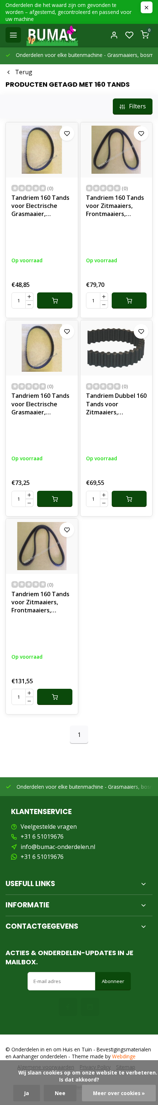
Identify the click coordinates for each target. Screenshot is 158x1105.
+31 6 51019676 (42, 836)
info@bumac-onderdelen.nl (58, 847)
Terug (23, 72)
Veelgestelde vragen (49, 827)
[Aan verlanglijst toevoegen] (67, 133)
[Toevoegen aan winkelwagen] (54, 300)
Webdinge (124, 1056)
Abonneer (113, 981)
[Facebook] (68, 1007)
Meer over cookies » (119, 1093)
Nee (60, 1093)
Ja (26, 1093)
